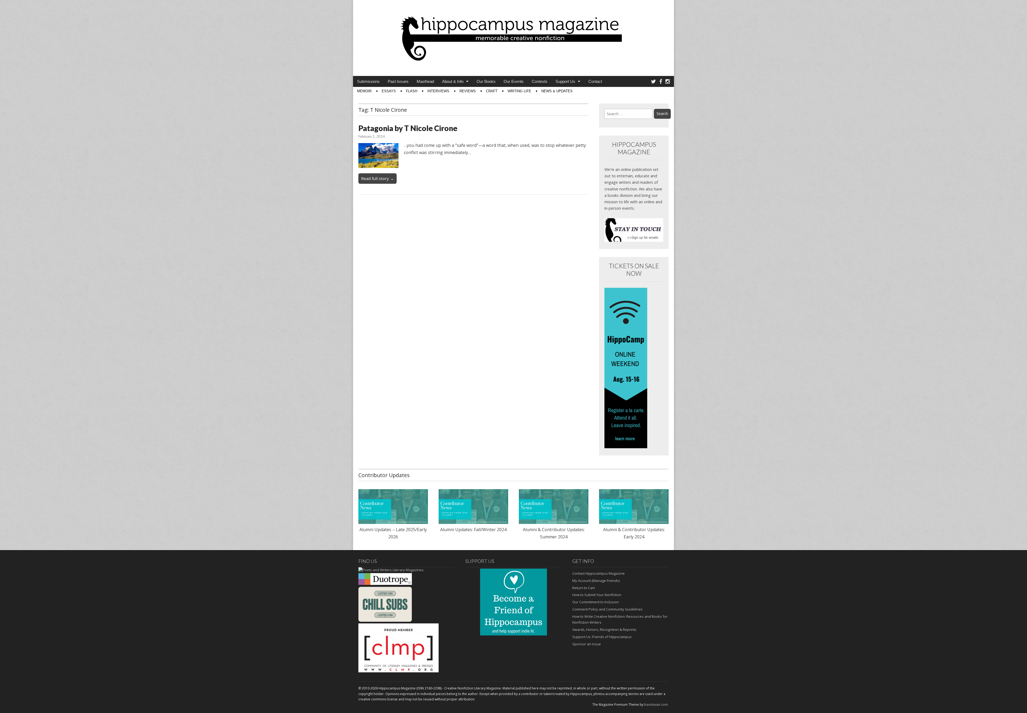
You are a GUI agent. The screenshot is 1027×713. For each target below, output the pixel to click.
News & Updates (557, 91)
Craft (491, 91)
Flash (411, 91)
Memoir (364, 91)
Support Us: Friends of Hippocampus (602, 636)
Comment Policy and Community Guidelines (607, 609)
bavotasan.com (656, 704)
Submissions (368, 81)
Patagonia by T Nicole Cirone (407, 128)
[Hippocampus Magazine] (513, 34)
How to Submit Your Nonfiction (596, 594)
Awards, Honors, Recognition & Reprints (604, 629)
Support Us (565, 81)
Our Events (514, 81)
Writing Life (519, 91)
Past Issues (398, 81)
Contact (595, 81)
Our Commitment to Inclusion (595, 602)
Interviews (438, 91)
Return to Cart (583, 587)
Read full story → (377, 178)
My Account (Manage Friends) (596, 580)
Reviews (467, 91)
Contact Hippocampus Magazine (598, 573)
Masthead (425, 81)
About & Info (452, 81)
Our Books (486, 81)
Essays (389, 91)
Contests (539, 81)
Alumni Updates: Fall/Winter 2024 (473, 529)
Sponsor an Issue (586, 644)
